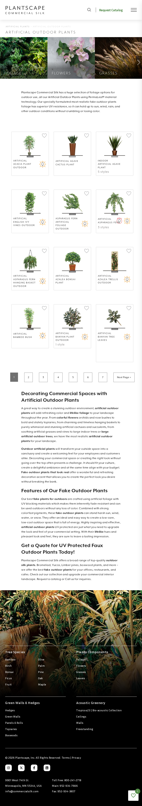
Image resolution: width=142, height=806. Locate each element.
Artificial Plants (18, 26)
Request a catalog (49, 579)
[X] (21, 768)
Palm (41, 665)
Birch (8, 665)
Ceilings (81, 716)
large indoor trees (85, 431)
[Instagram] (8, 768)
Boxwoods (11, 735)
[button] (44, 136)
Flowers (81, 665)
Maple (42, 684)
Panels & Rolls (14, 722)
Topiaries (11, 729)
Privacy (76, 757)
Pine (41, 672)
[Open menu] (131, 10)
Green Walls (12, 716)
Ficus (8, 678)
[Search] (89, 9)
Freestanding (84, 729)
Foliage (81, 659)
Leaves (80, 678)
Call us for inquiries (78, 579)
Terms (66, 757)
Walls (79, 722)
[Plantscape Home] (44, 10)
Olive (41, 659)
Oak (40, 678)
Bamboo (10, 659)
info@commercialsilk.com (22, 791)
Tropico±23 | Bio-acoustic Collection (99, 710)
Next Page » (124, 377)
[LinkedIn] (47, 768)
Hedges (10, 710)
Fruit (8, 684)
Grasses (81, 672)
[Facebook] (34, 768)
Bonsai (9, 672)
